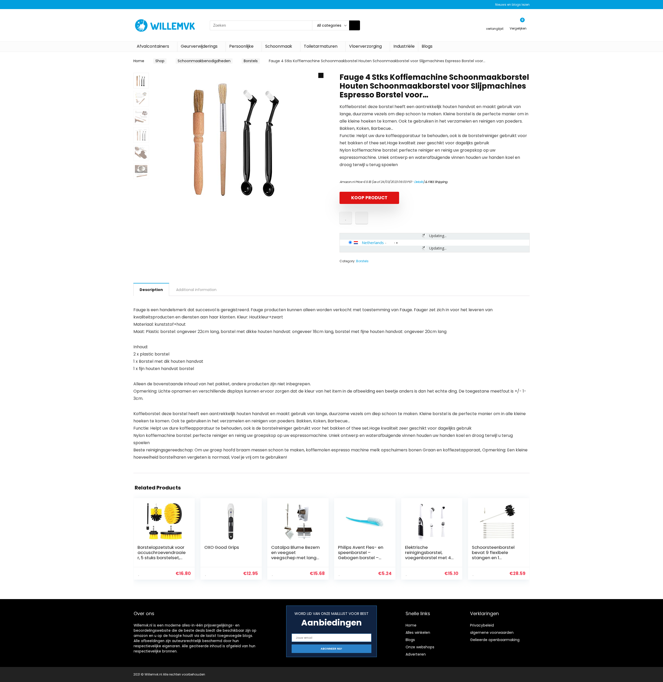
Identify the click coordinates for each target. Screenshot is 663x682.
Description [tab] (151, 289)
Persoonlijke (241, 46)
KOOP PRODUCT (369, 198)
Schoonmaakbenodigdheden (204, 60)
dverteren (417, 654)
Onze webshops (420, 647)
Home (138, 60)
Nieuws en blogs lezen (512, 4)
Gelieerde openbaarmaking (495, 639)
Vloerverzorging (365, 46)
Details (418, 182)
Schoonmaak (278, 46)
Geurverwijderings (199, 46)
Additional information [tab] (196, 289)
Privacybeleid (482, 625)
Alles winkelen (418, 632)
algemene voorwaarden (492, 632)
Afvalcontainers (153, 46)
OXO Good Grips (221, 547)
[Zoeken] (354, 25)
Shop (159, 60)
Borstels (251, 60)
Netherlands (373, 242)
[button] (320, 75)
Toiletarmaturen (320, 46)
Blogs (427, 46)
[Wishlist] (494, 23)
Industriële (404, 46)
